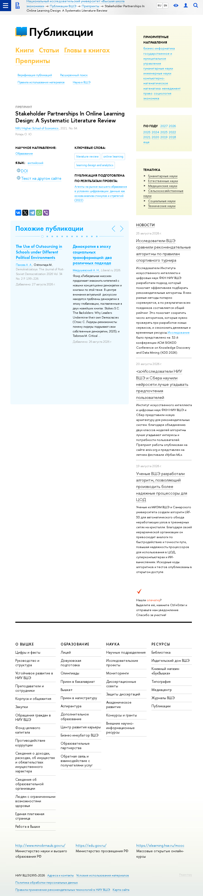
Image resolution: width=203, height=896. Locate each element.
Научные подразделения (126, 652)
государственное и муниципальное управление (157, 58)
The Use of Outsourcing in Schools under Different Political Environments (39, 252)
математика (152, 88)
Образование (24, 154)
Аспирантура (71, 706)
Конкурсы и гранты (121, 715)
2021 (147, 137)
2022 (172, 132)
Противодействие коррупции (30, 742)
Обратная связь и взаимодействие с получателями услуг (77, 760)
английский (35, 163)
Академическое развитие (118, 704)
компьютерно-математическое (155, 80)
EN (165, 5)
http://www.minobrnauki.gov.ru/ (40, 845)
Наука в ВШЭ (81, 82)
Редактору (185, 874)
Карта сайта (121, 890)
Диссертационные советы (121, 683)
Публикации (61, 31)
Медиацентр (162, 689)
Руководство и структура (27, 662)
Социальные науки (162, 201)
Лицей (66, 652)
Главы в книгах (87, 50)
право (147, 93)
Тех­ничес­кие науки (162, 206)
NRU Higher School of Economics (37, 128)
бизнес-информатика (159, 48)
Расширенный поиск (74, 75)
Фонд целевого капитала (27, 730)
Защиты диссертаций (123, 694)
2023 (164, 132)
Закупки (21, 706)
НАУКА (113, 644)
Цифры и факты (27, 652)
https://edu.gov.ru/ (91, 845)
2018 (172, 137)
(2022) (101, 194)
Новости (145, 225)
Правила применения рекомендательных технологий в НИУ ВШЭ (62, 890)
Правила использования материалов (41, 82)
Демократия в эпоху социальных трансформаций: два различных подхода (92, 254)
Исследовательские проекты (122, 662)
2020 (155, 137)
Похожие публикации (49, 228)
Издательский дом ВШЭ (171, 660)
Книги (24, 50)
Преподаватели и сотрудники (29, 688)
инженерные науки (157, 73)
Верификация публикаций (35, 75)
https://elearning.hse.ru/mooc (160, 845)
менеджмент (171, 88)
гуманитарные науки (158, 68)
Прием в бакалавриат (78, 681)
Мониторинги (117, 673)
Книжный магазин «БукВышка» (165, 670)
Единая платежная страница (29, 816)
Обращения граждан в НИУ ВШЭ (33, 717)
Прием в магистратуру (79, 697)
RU (159, 5)
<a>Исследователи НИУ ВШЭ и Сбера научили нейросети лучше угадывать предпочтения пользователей (162, 384)
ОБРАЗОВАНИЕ (75, 644)
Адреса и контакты (60, 875)
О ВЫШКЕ (24, 644)
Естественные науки (163, 181)
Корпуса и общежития (33, 698)
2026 (172, 126)
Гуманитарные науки (163, 176)
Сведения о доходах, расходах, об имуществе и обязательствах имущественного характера (35, 762)
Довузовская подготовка (71, 662)
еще (146, 142)
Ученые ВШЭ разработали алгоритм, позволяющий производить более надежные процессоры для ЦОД (161, 486)
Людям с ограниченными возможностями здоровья (35, 801)
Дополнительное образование (75, 716)
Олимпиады (70, 673)
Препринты (32, 60)
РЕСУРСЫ (161, 644)
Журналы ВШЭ (163, 697)
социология (162, 93)
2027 (164, 126)
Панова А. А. (24, 265)
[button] (42, 236)
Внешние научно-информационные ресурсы (120, 728)
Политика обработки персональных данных (46, 882)
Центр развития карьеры (81, 727)
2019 (164, 137)
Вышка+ (67, 689)
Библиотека (161, 652)
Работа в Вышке (27, 826)
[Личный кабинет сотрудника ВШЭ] (185, 5)
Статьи (49, 50)
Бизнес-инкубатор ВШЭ (80, 735)
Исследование (179, 332)
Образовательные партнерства (75, 745)
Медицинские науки (162, 186)
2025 (147, 132)
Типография (161, 681)
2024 (155, 132)
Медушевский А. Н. (86, 270)
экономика (151, 98)
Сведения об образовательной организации (29, 784)
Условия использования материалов (102, 875)
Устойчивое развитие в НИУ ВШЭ (34, 675)
